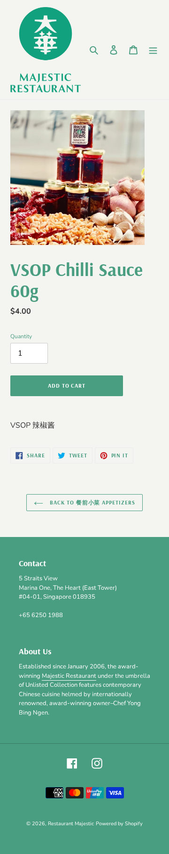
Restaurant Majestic (71, 823)
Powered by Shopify (119, 823)
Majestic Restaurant (69, 676)
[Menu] (153, 50)
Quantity (21, 336)
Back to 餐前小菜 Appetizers (91, 502)
